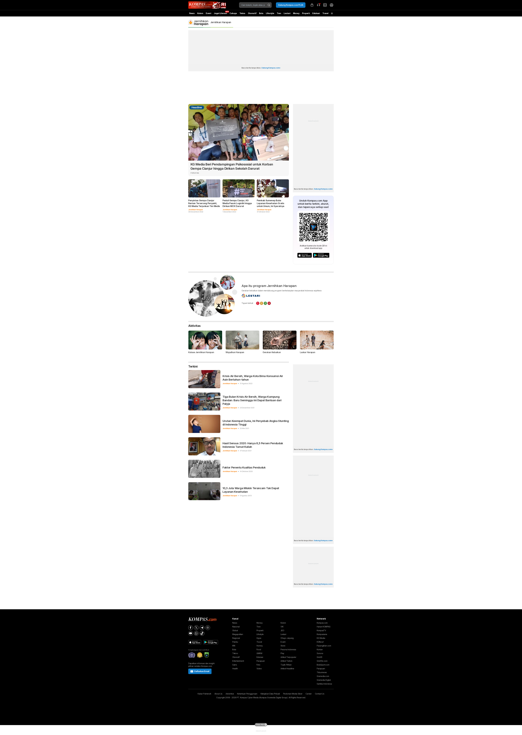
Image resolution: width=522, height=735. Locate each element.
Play (282, 653)
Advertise (230, 694)
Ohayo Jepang (287, 638)
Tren (279, 13)
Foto (258, 665)
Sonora (320, 653)
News (192, 13)
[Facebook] (190, 627)
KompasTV (321, 630)
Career (309, 694)
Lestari (287, 14)
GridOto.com (322, 661)
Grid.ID (319, 657)
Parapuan (261, 661)
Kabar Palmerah (204, 694)
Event (208, 13)
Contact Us (319, 694)
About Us (218, 694)
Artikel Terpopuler (288, 657)
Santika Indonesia (324, 684)
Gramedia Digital (324, 680)
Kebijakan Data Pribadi (270, 694)
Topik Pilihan (286, 665)
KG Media (321, 638)
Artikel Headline (287, 668)
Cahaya (233, 13)
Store (283, 646)
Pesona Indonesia (288, 649)
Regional (236, 638)
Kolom (200, 13)
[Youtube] (190, 633)
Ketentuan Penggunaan (247, 694)
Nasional (236, 626)
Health (235, 668)
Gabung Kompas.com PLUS (290, 5)
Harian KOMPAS (323, 626)
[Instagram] (207, 627)
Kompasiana (322, 634)
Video (259, 668)
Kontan (320, 649)
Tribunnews (322, 672)
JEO (282, 630)
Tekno (242, 13)
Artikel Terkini (286, 661)
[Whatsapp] (196, 633)
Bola (261, 13)
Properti (306, 13)
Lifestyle (270, 13)
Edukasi (316, 13)
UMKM (259, 653)
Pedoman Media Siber (292, 694)
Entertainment (238, 661)
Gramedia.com (323, 676)
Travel (325, 13)
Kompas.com (322, 623)
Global (235, 630)
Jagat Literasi (220, 13)
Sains (234, 665)
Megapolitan (237, 634)
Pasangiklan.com (324, 646)
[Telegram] (202, 627)
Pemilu (235, 642)
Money (296, 13)
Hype (259, 638)
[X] (196, 627)
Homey (260, 646)
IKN (233, 646)
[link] (325, 5)
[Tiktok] (202, 633)
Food (259, 649)
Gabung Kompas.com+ (270, 68)
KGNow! (320, 642)
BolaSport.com (323, 665)
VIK (282, 626)
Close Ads (260, 725)
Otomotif (252, 13)
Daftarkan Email (201, 671)
